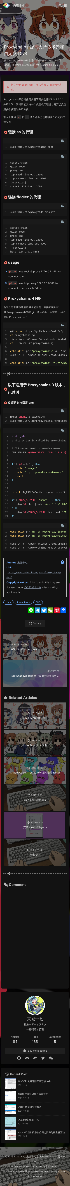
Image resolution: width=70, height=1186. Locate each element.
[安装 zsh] (35, 864)
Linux (7, 65)
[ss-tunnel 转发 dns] (35, 810)
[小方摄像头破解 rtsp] (10, 1122)
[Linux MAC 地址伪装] (35, 728)
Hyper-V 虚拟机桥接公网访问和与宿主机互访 (41, 1132)
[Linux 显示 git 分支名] (35, 755)
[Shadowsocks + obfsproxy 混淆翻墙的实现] (35, 782)
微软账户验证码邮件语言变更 (33, 1094)
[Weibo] (35, 1058)
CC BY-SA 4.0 (32, 587)
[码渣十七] (6, 8)
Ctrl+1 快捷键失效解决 (29, 1106)
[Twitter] (43, 1058)
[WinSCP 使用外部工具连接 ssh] (10, 1083)
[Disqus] (35, 936)
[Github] (19, 1058)
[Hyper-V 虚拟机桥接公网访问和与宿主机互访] (10, 1134)
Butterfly (40, 1166)
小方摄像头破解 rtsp (28, 1119)
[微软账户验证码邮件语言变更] (10, 1096)
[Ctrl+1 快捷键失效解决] (10, 1109)
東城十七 (22, 562)
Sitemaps (53, 1166)
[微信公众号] (51, 1058)
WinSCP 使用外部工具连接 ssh (34, 1081)
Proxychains (23, 602)
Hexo (29, 1166)
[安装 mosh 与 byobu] (35, 837)
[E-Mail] (27, 1058)
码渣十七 (19, 5)
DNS (38, 602)
